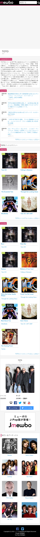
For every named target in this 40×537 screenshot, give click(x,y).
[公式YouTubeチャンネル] (29, 404)
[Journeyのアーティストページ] (9, 467)
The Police (29, 519)
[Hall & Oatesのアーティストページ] (29, 446)
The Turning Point (7, 346)
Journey (9, 476)
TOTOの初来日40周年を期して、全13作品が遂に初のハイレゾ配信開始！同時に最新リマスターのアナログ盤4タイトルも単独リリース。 (23, 105)
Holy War (23, 244)
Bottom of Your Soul (26, 269)
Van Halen (29, 476)
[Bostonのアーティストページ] (9, 446)
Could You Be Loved (26, 294)
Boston (10, 455)
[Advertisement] (20, 27)
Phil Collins (9, 498)
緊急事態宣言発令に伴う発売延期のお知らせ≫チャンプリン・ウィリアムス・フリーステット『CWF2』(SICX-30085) (23, 95)
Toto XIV (4, 170)
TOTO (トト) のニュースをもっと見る (26, 139)
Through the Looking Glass (29, 192)
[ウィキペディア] (24, 404)
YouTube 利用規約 (20, 535)
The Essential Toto (7, 192)
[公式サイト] (11, 404)
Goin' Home (24, 321)
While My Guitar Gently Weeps (8, 294)
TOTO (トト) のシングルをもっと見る (26, 354)
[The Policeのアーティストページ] (29, 510)
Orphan (3, 269)
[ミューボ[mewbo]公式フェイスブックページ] (17, 529)
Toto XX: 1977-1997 (27, 213)
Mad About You (6, 321)
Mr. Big (10, 519)
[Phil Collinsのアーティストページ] (9, 489)
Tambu (3, 349)
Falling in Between (26, 170)
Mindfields (4, 213)
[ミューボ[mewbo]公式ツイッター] (22, 529)
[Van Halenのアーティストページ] (29, 467)
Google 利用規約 (20, 533)
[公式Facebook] (15, 404)
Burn (2, 244)
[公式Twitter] (20, 404)
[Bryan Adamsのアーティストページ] (29, 489)
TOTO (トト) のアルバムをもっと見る (26, 218)
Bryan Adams (29, 498)
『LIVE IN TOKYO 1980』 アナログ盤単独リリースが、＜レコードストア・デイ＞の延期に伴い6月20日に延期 (23, 121)
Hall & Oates (29, 455)
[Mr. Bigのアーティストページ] (9, 510)
